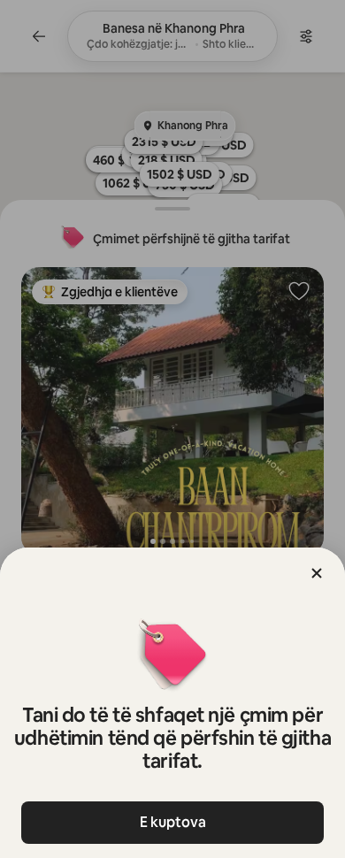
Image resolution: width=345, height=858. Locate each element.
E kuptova (173, 822)
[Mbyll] (317, 573)
